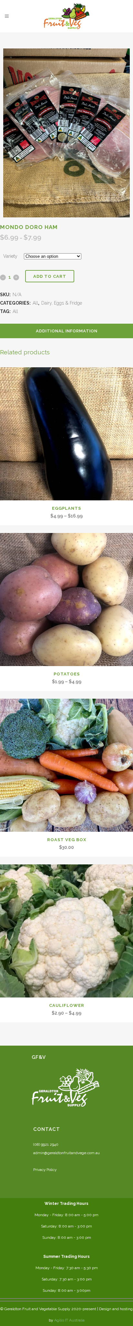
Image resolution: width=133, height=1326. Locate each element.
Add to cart (49, 276)
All (35, 303)
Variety (10, 256)
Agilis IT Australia (69, 1320)
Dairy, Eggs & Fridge (61, 303)
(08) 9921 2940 (45, 1144)
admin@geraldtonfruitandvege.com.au (66, 1153)
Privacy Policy (44, 1169)
